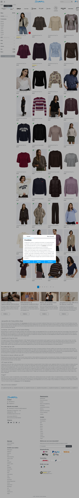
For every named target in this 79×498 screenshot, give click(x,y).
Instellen (28, 261)
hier (30, 255)
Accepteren (50, 261)
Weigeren (39, 261)
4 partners (44, 245)
